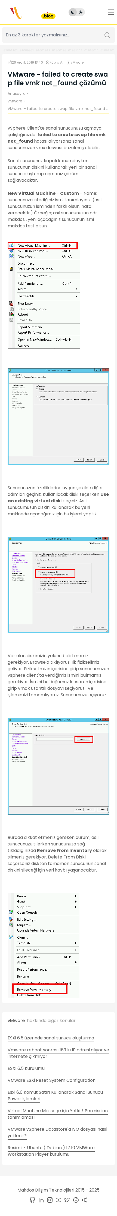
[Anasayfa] (29, 12)
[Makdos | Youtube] (57, 1200)
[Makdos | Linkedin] (40, 1200)
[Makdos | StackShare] (83, 1200)
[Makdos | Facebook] (74, 1200)
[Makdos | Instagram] (48, 1200)
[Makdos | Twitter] (66, 1200)
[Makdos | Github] (32, 1200)
